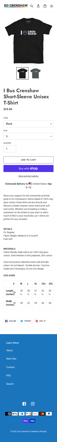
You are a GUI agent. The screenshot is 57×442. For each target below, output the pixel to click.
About (9, 350)
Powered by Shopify (38, 431)
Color (5, 118)
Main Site (11, 358)
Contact (10, 367)
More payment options (28, 176)
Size (5, 130)
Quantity (7, 143)
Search (10, 383)
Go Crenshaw (23, 431)
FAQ (8, 375)
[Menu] (51, 5)
